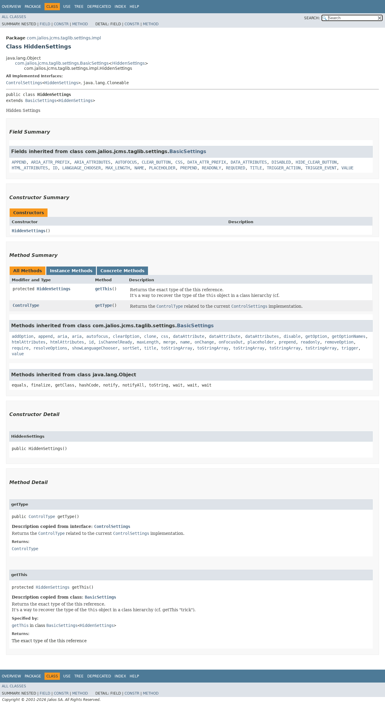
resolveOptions (50, 348)
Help (134, 7)
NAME (139, 167)
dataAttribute (188, 336)
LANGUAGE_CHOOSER (81, 167)
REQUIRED (235, 167)
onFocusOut (231, 342)
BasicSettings (41, 100)
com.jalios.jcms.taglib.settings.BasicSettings (62, 63)
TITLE (256, 167)
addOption (22, 336)
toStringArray (176, 348)
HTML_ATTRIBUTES (30, 167)
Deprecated (99, 7)
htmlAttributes (28, 342)
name (185, 342)
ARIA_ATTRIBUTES (92, 162)
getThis (103, 288)
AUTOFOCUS (126, 162)
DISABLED (281, 162)
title (150, 348)
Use (67, 7)
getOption (316, 336)
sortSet (130, 348)
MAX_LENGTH (118, 167)
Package (33, 7)
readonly (310, 342)
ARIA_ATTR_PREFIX (50, 162)
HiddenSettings (128, 63)
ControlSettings (24, 82)
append (45, 336)
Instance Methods (71, 270)
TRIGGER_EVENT (321, 167)
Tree (79, 7)
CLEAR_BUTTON (156, 162)
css (164, 336)
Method (80, 24)
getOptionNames (348, 336)
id (91, 342)
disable (292, 336)
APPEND (19, 162)
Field (45, 24)
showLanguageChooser (95, 348)
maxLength (148, 342)
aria (62, 336)
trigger (349, 348)
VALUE (347, 167)
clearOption (126, 336)
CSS (179, 162)
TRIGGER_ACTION (283, 167)
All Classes (14, 17)
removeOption (339, 342)
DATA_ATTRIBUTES (249, 162)
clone (150, 336)
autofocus (97, 336)
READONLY (211, 167)
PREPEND (188, 167)
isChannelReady (115, 342)
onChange (204, 342)
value (18, 353)
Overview (11, 7)
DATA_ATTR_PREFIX (206, 162)
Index (120, 7)
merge (169, 342)
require (20, 348)
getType (103, 305)
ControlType (26, 305)
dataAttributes (262, 336)
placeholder (261, 342)
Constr (61, 24)
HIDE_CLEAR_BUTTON (316, 162)
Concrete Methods (122, 270)
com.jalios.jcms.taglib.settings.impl (64, 37)
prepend (287, 342)
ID (55, 167)
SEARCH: (312, 18)
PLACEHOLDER (162, 167)
